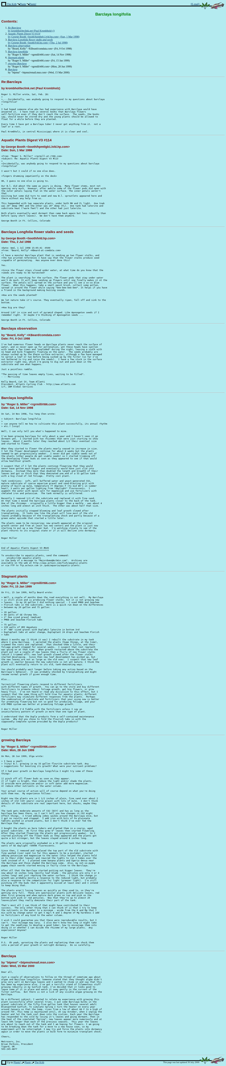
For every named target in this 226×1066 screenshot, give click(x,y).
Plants (23, 4)
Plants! (32, 4)
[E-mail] (195, 4)
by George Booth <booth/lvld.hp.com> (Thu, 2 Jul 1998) (38, 41)
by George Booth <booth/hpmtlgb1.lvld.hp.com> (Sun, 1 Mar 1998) (43, 35)
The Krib (12, 4)
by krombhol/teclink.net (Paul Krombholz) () (31, 29)
